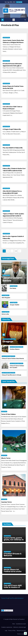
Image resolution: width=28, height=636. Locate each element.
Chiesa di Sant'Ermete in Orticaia (11, 375)
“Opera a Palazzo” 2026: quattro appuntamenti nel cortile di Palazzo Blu (13, 216)
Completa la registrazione (6, 627)
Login (6, 630)
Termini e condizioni (21, 634)
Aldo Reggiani (6, 297)
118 (16, 251)
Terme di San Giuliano (8, 414)
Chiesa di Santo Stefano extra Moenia (13, 358)
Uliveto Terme (5, 458)
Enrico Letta (5, 314)
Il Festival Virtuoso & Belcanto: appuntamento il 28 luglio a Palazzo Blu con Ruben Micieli (12, 66)
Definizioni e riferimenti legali (19, 627)
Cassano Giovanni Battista (12, 279)
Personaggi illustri (6, 275)
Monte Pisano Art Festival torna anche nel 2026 (12, 571)
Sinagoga (7, 341)
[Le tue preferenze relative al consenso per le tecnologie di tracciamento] (25, 633)
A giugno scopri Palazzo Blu (12, 129)
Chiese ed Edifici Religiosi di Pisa (8, 356)
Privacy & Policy (12, 630)
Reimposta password (21, 630)
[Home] (2, 20)
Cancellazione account (21, 623)
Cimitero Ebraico (14, 349)
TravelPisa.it (12, 598)
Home (13, 623)
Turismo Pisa (4, 598)
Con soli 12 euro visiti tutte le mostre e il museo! (13, 587)
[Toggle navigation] (14, 19)
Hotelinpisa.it (19, 598)
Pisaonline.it (22, 619)
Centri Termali (4, 411)
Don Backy (13, 288)
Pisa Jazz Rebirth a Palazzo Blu (13, 148)
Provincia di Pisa (6, 37)
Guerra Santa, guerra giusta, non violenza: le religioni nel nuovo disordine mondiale (13, 42)
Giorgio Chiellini (14, 305)
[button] (25, 20)
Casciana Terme (6, 502)
